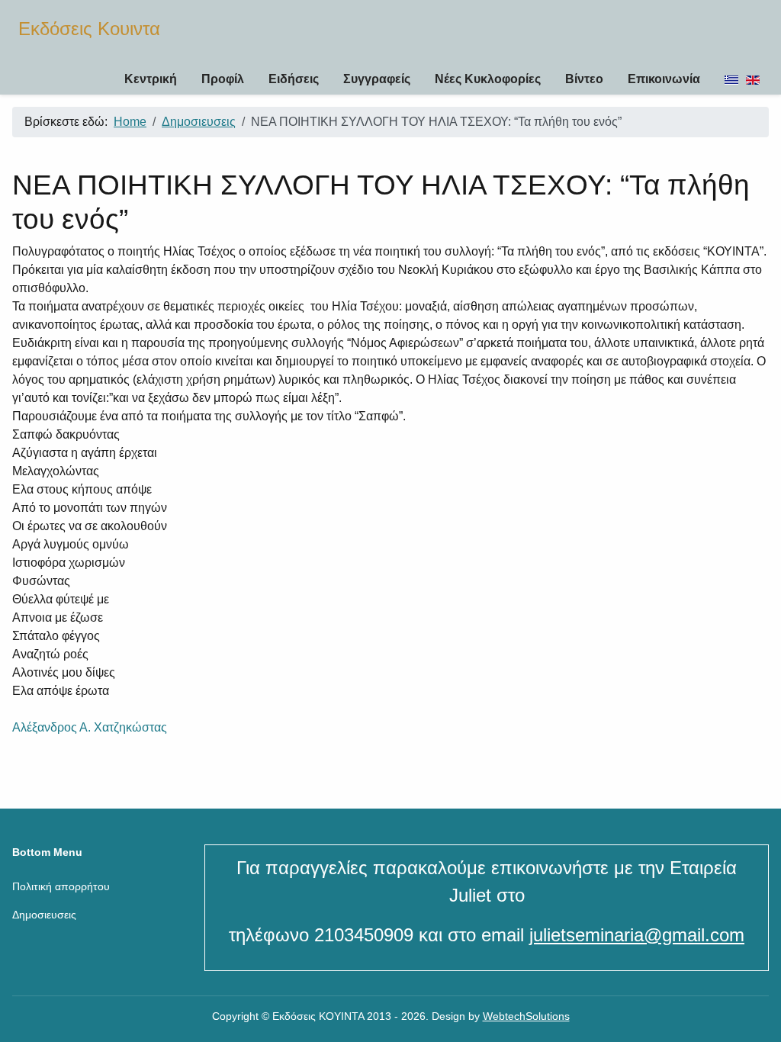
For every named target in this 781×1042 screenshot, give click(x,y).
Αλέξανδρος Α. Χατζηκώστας (89, 727)
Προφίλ (222, 78)
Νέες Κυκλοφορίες (488, 78)
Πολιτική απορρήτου (61, 886)
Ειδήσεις (293, 78)
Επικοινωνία (664, 78)
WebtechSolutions (526, 1016)
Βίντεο (584, 78)
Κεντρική (150, 78)
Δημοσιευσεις (44, 915)
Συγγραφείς (376, 78)
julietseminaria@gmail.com (636, 935)
